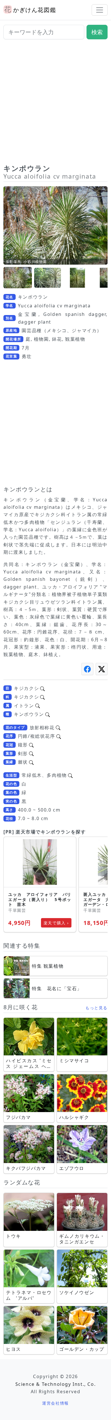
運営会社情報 (55, 1403)
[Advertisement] (55, 104)
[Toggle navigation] (100, 10)
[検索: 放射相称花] (58, 727)
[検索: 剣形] (31, 753)
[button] (17, 278)
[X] (102, 669)
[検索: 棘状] (31, 762)
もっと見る (96, 1007)
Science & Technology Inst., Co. (55, 1384)
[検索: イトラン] (37, 705)
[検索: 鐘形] (31, 744)
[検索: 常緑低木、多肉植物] (70, 775)
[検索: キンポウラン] (47, 714)
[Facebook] (87, 669)
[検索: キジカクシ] (42, 688)
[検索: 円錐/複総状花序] (58, 736)
